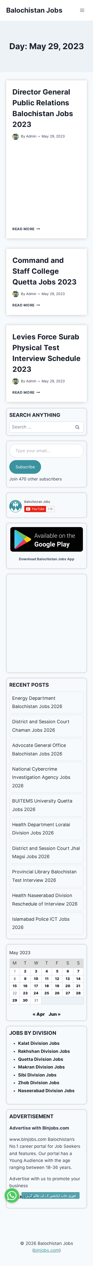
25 (46, 993)
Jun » (55, 1014)
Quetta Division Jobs (40, 1059)
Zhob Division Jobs (38, 1082)
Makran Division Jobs (41, 1067)
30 (25, 1000)
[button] (12, 1195)
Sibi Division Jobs (37, 1075)
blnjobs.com (46, 1250)
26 (57, 993)
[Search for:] (46, 426)
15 (15, 986)
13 (68, 979)
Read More (26, 229)
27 (68, 993)
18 (47, 986)
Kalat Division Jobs (39, 1043)
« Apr (39, 1014)
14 (78, 979)
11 (47, 979)
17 (36, 986)
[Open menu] (82, 10)
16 (25, 986)
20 (67, 986)
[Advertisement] (46, 182)
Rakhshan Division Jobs (44, 1051)
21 (78, 986)
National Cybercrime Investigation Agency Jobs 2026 (41, 777)
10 (36, 979)
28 (78, 993)
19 (57, 986)
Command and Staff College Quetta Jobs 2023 (44, 271)
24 (36, 993)
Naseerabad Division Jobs (46, 1090)
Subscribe (25, 466)
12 (57, 979)
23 (25, 993)
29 (14, 1000)
